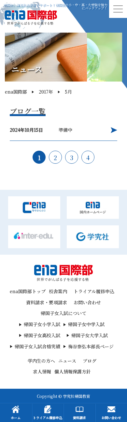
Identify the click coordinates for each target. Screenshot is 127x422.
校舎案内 (58, 291)
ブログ (89, 360)
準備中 (41, 130)
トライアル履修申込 (94, 291)
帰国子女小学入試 (42, 324)
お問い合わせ (87, 302)
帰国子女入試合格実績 (37, 346)
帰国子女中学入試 (86, 324)
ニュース (67, 360)
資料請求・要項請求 (46, 302)
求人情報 (42, 371)
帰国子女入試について (63, 313)
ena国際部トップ (28, 291)
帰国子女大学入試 (89, 335)
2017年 (46, 91)
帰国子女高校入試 (42, 335)
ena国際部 (16, 91)
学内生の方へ (41, 360)
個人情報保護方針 (72, 371)
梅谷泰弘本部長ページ (91, 346)
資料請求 (79, 417)
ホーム (16, 417)
